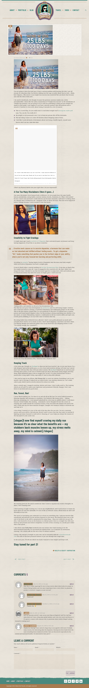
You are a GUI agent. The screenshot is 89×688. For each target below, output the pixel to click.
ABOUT (13, 681)
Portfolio (22, 10)
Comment (17, 653)
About (12, 10)
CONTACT (27, 681)
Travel (58, 10)
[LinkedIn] (80, 681)
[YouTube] (69, 681)
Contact (76, 10)
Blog (31, 10)
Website (58, 647)
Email (37, 647)
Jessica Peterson (20, 57)
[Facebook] (73, 681)
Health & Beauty (60, 550)
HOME (8, 681)
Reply (72, 584)
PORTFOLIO (20, 681)
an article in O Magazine (38, 241)
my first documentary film (49, 267)
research (25, 262)
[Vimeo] (77, 681)
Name (16, 647)
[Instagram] (65, 681)
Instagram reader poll (66, 110)
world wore (28, 584)
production (46, 308)
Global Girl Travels (34, 595)
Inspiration (71, 550)
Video (67, 10)
